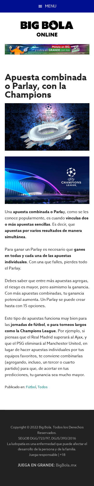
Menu (50, 6)
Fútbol (31, 387)
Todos (42, 387)
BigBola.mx (66, 465)
